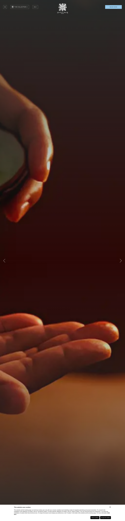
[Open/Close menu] (5, 7)
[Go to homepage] (62, 8)
